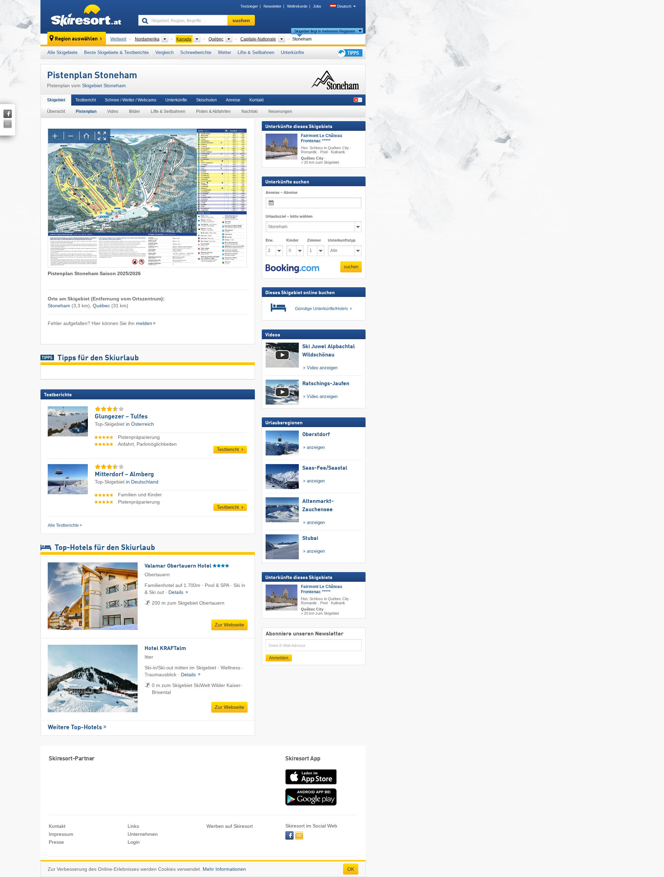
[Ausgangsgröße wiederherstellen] (87, 136)
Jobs (317, 6)
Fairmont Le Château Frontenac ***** (321, 138)
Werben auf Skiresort (229, 826)
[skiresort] (86, 16)
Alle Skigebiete (62, 52)
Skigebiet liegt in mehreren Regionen (324, 31)
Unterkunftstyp (342, 240)
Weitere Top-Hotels (75, 727)
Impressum (61, 834)
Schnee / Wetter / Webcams (130, 100)
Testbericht (85, 100)
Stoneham (59, 305)
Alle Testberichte (63, 525)
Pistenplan (86, 111)
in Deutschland (142, 482)
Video (112, 111)
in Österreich (140, 424)
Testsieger (249, 6)
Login (134, 842)
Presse (56, 842)
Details (176, 592)
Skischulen (206, 100)
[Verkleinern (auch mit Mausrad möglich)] (71, 136)
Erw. (270, 240)
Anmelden (278, 658)
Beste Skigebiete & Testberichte (116, 52)
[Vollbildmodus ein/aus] (102, 136)
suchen (351, 266)
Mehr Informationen (224, 869)
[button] (292, 268)
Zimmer (314, 240)
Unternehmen (143, 834)
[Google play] (310, 804)
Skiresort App (303, 759)
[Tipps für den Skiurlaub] (349, 52)
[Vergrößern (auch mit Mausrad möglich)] (56, 136)
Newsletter (273, 6)
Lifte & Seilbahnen (256, 52)
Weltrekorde (297, 6)
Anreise (233, 100)
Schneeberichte (195, 52)
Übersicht (56, 111)
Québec (101, 305)
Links (133, 826)
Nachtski (249, 111)
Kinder (292, 240)
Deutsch (344, 6)
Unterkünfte (292, 52)
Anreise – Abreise (281, 192)
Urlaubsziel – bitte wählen (289, 216)
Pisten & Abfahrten (213, 111)
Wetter (224, 52)
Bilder (134, 111)
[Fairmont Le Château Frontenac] (281, 147)
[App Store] (310, 785)
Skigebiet (56, 100)
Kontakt (256, 100)
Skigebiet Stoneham (104, 85)
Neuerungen (280, 111)
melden (144, 323)
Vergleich (164, 52)
